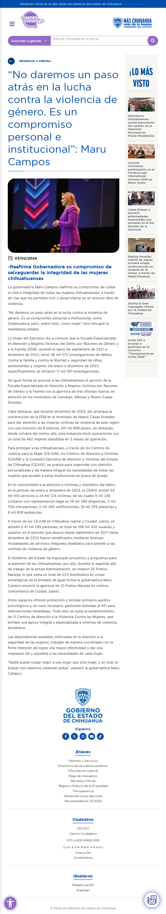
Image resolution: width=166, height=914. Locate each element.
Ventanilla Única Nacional (83, 795)
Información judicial (83, 770)
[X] (74, 736)
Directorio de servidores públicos (83, 765)
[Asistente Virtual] (152, 900)
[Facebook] (65, 736)
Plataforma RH (83, 884)
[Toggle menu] (12, 24)
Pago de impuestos (83, 775)
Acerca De (83, 852)
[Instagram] (83, 736)
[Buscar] (152, 40)
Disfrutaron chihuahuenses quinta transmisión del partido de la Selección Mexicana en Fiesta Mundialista (141, 125)
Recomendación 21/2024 (83, 800)
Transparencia (83, 790)
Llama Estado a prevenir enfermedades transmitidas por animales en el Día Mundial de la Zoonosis (141, 219)
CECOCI (83, 828)
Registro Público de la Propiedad (83, 785)
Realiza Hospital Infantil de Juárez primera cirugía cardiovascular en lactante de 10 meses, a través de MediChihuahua (141, 266)
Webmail (83, 890)
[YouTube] (91, 736)
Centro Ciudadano (83, 833)
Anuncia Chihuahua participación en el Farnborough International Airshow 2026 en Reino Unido (141, 172)
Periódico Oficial (83, 780)
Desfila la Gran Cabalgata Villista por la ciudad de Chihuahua (141, 308)
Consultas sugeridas (26, 40)
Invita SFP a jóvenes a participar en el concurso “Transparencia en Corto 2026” (141, 348)
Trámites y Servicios (83, 760)
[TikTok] (100, 736)
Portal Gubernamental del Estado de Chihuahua (32, 14)
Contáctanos (83, 857)
